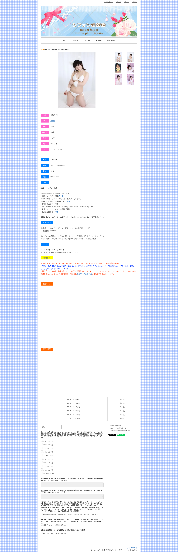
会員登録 (118, 2)
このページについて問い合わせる (120, 430)
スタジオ (75, 40)
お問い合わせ (111, 40)
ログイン (126, 2)
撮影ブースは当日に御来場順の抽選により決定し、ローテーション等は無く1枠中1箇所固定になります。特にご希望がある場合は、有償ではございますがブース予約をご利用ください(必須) (72, 520)
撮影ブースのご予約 (84, 274)
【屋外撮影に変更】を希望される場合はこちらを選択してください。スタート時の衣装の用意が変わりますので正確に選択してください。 (72, 479)
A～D (61, 196)
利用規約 (98, 40)
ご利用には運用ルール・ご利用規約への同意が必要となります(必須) (63, 530)
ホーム (65, 40)
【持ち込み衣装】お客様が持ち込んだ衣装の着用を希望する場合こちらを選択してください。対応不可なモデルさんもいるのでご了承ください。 (72, 491)
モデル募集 (87, 40)
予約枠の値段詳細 (115, 425)
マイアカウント (108, 2)
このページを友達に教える (118, 428)
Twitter (52, 121)
